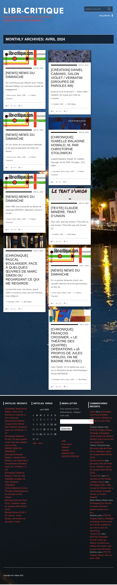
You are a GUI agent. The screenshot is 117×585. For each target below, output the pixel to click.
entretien (65, 450)
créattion (65, 447)
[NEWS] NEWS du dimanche (20, 199)
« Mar (34, 443)
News (19, 95)
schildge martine (97, 482)
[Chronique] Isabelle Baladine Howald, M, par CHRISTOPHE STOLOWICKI (68, 145)
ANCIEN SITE (68, 453)
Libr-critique (33, 10)
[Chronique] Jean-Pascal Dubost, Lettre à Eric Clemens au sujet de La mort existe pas (101, 418)
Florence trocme (97, 460)
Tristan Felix (95, 476)
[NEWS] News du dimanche (20, 75)
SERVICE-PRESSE (70, 456)
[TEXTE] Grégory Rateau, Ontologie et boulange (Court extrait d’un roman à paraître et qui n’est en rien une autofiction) (101, 436)
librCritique (72, 104)
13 (51, 424)
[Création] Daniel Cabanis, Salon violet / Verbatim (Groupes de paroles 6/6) (67, 78)
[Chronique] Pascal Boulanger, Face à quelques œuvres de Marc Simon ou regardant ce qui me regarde (22, 269)
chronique (56, 171)
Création (56, 104)
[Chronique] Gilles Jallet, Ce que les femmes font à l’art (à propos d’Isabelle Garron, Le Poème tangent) (101, 491)
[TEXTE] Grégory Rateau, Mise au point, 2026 (101, 555)
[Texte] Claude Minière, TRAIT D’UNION (64, 212)
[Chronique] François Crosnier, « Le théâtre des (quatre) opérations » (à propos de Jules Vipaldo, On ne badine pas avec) (66, 345)
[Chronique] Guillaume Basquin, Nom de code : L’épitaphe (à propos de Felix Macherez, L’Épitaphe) (15, 479)
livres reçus (11, 95)
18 (44, 429)
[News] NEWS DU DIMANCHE (20, 137)
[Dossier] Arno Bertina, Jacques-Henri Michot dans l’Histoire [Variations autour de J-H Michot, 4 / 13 (16, 427)
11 (44, 424)
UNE (24, 95)
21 (55, 429)
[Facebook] (112, 15)
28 (55, 434)
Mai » (41, 443)
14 (55, 424)
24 (41, 434)
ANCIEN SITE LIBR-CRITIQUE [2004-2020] (22, 20)
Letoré (92, 412)
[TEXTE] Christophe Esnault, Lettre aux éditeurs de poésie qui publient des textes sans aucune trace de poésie (101, 543)
